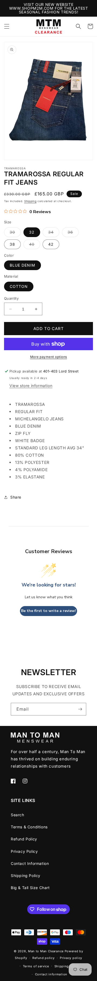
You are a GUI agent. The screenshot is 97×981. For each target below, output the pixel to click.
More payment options (48, 357)
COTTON (19, 286)
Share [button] (15, 497)
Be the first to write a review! (48, 610)
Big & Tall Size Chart (30, 887)
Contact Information (30, 863)
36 (73, 233)
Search (17, 814)
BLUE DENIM (22, 265)
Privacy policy (71, 958)
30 (15, 233)
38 (12, 244)
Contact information (51, 974)
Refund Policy (24, 839)
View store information (30, 385)
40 (34, 245)
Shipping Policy (25, 875)
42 (51, 244)
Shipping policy (67, 966)
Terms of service (36, 966)
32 (31, 232)
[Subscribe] (80, 709)
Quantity (11, 298)
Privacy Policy (24, 851)
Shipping (30, 201)
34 (53, 233)
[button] (7, 26)
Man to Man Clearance (46, 951)
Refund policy (43, 958)
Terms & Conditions (29, 827)
